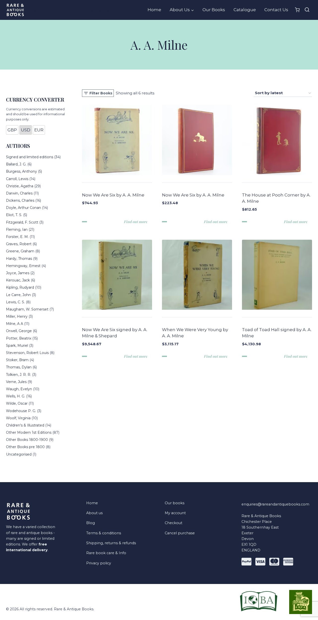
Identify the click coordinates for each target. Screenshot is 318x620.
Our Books (213, 9)
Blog (90, 523)
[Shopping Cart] (297, 9)
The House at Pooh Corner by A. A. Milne (276, 198)
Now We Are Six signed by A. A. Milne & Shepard (114, 333)
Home (154, 9)
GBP (12, 129)
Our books (174, 503)
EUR (38, 129)
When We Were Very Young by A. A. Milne (195, 333)
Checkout (173, 523)
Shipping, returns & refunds (111, 543)
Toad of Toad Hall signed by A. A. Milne (277, 333)
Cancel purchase (180, 533)
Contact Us (276, 9)
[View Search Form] (307, 10)
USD (25, 129)
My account (175, 513)
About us (94, 513)
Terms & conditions (103, 533)
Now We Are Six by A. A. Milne (113, 195)
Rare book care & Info (106, 553)
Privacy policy (98, 563)
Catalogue (245, 9)
